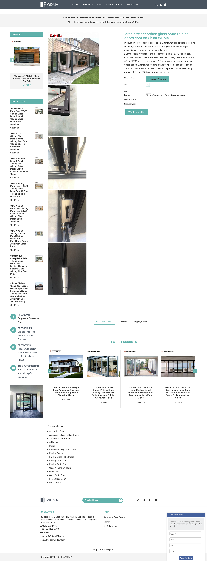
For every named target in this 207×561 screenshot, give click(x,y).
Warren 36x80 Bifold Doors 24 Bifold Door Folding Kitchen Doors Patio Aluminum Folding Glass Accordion (103, 392)
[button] (186, 515)
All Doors (53, 442)
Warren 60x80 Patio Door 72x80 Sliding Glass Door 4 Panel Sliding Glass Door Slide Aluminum (18, 116)
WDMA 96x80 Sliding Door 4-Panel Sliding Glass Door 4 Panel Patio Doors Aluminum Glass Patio (19, 239)
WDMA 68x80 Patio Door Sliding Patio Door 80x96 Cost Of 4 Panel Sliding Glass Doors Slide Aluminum (19, 214)
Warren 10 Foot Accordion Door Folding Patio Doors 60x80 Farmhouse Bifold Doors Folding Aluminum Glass (178, 392)
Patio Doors (55, 482)
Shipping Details (140, 321)
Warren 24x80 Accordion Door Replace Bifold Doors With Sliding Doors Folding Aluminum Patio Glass (140, 392)
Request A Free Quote (114, 517)
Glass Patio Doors (57, 475)
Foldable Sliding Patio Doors (62, 449)
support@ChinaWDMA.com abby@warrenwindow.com (53, 536)
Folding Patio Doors (58, 464)
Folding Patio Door (58, 460)
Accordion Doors (57, 431)
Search (107, 521)
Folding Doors (56, 453)
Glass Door (54, 471)
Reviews (123, 321)
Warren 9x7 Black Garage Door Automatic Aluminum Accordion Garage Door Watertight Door (66, 391)
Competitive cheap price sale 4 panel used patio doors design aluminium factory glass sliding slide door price (19, 265)
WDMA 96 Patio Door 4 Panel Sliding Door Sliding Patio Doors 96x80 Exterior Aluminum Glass (19, 166)
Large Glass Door (57, 479)
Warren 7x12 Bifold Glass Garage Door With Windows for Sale (26, 79)
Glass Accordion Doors (60, 468)
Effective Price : (129, 78)
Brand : (127, 95)
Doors (52, 446)
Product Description (104, 321)
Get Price (14, 127)
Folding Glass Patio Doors (61, 457)
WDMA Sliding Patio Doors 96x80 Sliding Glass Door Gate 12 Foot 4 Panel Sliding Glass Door (19, 190)
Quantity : (127, 91)
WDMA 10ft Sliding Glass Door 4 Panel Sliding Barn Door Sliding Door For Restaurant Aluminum (19, 141)
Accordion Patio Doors (60, 438)
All (69, 22)
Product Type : (130, 104)
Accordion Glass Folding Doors (64, 435)
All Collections (110, 526)
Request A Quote (157, 79)
